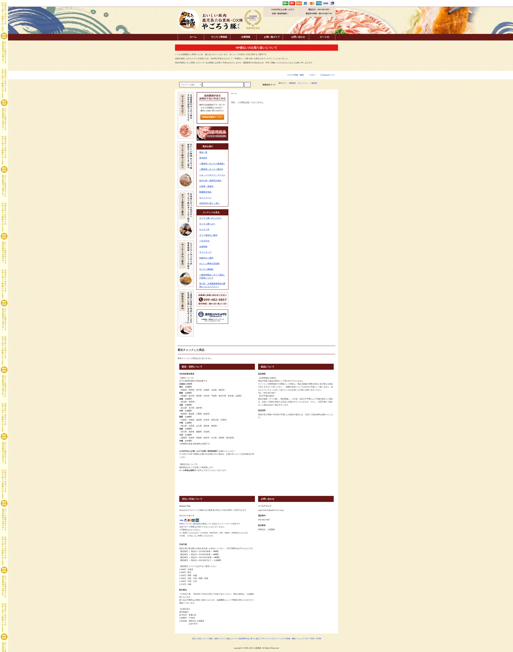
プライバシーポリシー (269, 639)
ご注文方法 (204, 241)
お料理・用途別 (206, 186)
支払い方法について (200, 639)
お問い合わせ (298, 37)
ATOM (318, 639)
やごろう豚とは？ (207, 224)
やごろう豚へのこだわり (210, 218)
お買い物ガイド (272, 37)
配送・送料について (217, 639)
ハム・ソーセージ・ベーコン (212, 175)
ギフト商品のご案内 (208, 235)
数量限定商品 (205, 192)
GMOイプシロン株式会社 (190, 524)
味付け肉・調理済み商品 (210, 180)
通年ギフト (282, 83)
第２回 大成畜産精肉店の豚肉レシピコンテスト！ (212, 285)
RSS (312, 639)
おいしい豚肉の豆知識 (209, 263)
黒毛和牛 (203, 158)
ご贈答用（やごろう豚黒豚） (212, 163)
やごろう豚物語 (219, 37)
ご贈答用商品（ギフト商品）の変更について (212, 276)
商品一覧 (203, 152)
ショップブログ (303, 639)
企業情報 (245, 37)
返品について (231, 639)
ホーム (193, 37)
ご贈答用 (313, 83)
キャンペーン (303, 83)
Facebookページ (327, 75)
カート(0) (324, 37)
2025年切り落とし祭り (209, 203)
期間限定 (292, 83)
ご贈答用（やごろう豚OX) (211, 169)
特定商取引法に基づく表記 (248, 639)
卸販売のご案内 (206, 258)
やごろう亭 (204, 229)
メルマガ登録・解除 (295, 75)
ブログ (312, 75)
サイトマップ (205, 252)
